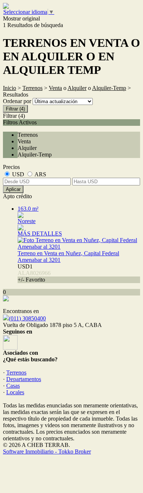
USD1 (34, 273)
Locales (15, 392)
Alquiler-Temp (109, 88)
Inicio (9, 88)
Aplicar (13, 189)
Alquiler (77, 88)
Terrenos (32, 88)
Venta (55, 88)
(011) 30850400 (27, 318)
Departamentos (23, 379)
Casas (13, 386)
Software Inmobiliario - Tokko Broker (47, 451)
